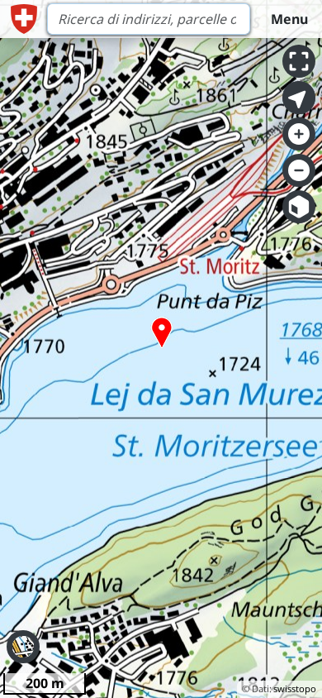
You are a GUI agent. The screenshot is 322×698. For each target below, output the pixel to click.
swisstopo (294, 688)
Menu (289, 19)
